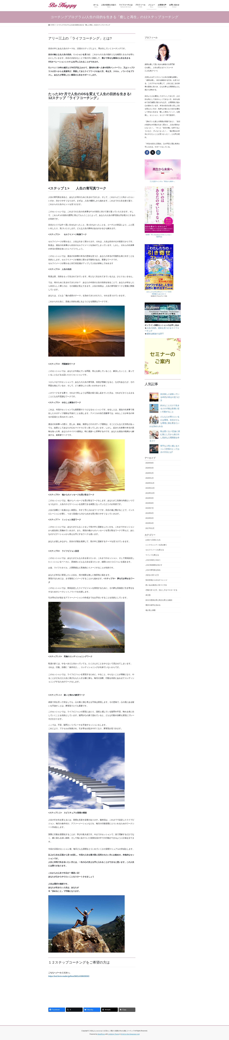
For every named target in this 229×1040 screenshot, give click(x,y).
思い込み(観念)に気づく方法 (156, 585)
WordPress (101, 1034)
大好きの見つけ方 (152, 575)
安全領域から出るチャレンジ (156, 580)
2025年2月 (150, 473)
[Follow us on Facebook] (147, 152)
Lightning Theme (113, 1034)
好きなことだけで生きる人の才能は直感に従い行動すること (169, 408)
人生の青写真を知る (153, 570)
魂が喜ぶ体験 (151, 610)
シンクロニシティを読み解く (156, 545)
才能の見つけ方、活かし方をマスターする (161, 590)
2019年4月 (150, 523)
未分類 (148, 595)
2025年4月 (150, 468)
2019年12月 (150, 488)
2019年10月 (150, 493)
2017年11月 (150, 528)
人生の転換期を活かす (154, 565)
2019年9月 (150, 498)
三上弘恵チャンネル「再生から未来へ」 (163, 181)
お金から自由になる (153, 540)
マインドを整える (152, 555)
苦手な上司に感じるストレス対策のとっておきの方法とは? (169, 449)
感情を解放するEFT (155, 334)
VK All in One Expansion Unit (130, 1034)
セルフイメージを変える (155, 550)
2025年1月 (150, 478)
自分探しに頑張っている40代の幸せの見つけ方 (170, 397)
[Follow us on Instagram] (158, 152)
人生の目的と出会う (153, 560)
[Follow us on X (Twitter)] (152, 152)
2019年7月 (150, 508)
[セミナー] (163, 356)
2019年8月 (150, 503)
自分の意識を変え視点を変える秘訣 (159, 600)
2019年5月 (150, 518)
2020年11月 (150, 483)
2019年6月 (150, 513)
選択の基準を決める (153, 605)
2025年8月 (150, 463)
